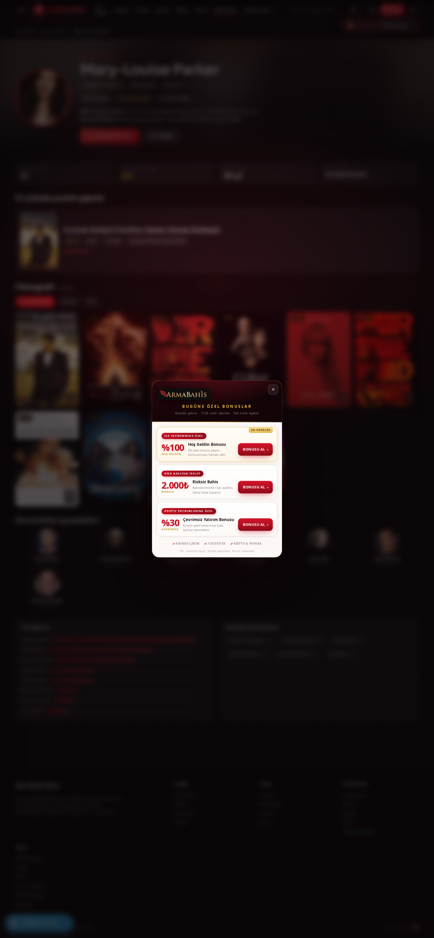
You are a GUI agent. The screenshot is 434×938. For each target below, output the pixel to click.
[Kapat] (273, 390)
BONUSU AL (256, 449)
